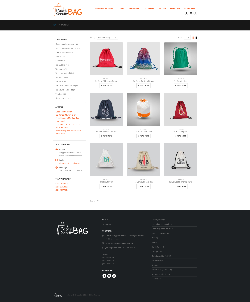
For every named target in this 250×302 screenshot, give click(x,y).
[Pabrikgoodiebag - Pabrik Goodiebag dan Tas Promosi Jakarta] (68, 10)
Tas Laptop (60, 69)
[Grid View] (193, 37)
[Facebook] (186, 13)
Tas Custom (175, 8)
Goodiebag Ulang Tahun (65, 48)
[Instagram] (195, 13)
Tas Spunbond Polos (64, 90)
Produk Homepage (63, 52)
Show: (180, 37)
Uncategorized (61, 98)
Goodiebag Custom (63, 112)
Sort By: (93, 37)
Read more (107, 86)
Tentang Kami (107, 224)
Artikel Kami (189, 8)
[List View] (196, 37)
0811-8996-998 (61, 187)
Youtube (109, 276)
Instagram (114, 276)
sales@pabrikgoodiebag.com (70, 163)
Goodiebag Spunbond (104, 8)
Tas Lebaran (149, 8)
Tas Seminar (134, 8)
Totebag (162, 8)
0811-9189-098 (61, 184)
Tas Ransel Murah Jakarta (66, 115)
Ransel (121, 8)
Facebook (104, 276)
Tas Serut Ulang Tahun (65, 85)
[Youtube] (191, 13)
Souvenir (59, 60)
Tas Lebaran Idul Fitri (64, 73)
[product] (106, 58)
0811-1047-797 (61, 190)
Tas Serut (106, 78)
